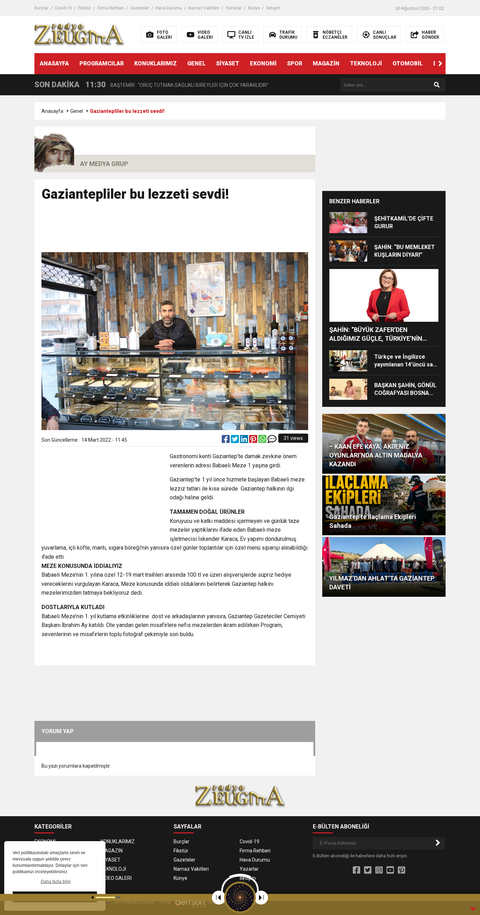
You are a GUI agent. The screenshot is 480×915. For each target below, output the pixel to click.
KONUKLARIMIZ (155, 63)
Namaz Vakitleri (203, 8)
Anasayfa (52, 111)
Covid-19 (63, 8)
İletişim (273, 8)
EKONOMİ (263, 63)
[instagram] (379, 870)
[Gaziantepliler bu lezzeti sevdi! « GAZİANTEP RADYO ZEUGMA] (79, 34)
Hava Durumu (169, 8)
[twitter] (235, 440)
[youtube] (390, 870)
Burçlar (41, 8)
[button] (440, 63)
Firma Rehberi (110, 8)
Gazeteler (139, 8)
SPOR (294, 63)
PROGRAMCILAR (101, 63)
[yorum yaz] (272, 440)
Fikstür (84, 8)
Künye (254, 8)
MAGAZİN (326, 63)
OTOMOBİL (408, 63)
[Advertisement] (175, 230)
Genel (76, 111)
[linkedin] (244, 440)
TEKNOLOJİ (366, 63)
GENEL (196, 63)
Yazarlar (234, 8)
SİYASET (227, 63)
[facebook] (226, 440)
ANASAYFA (54, 63)
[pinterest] (253, 440)
